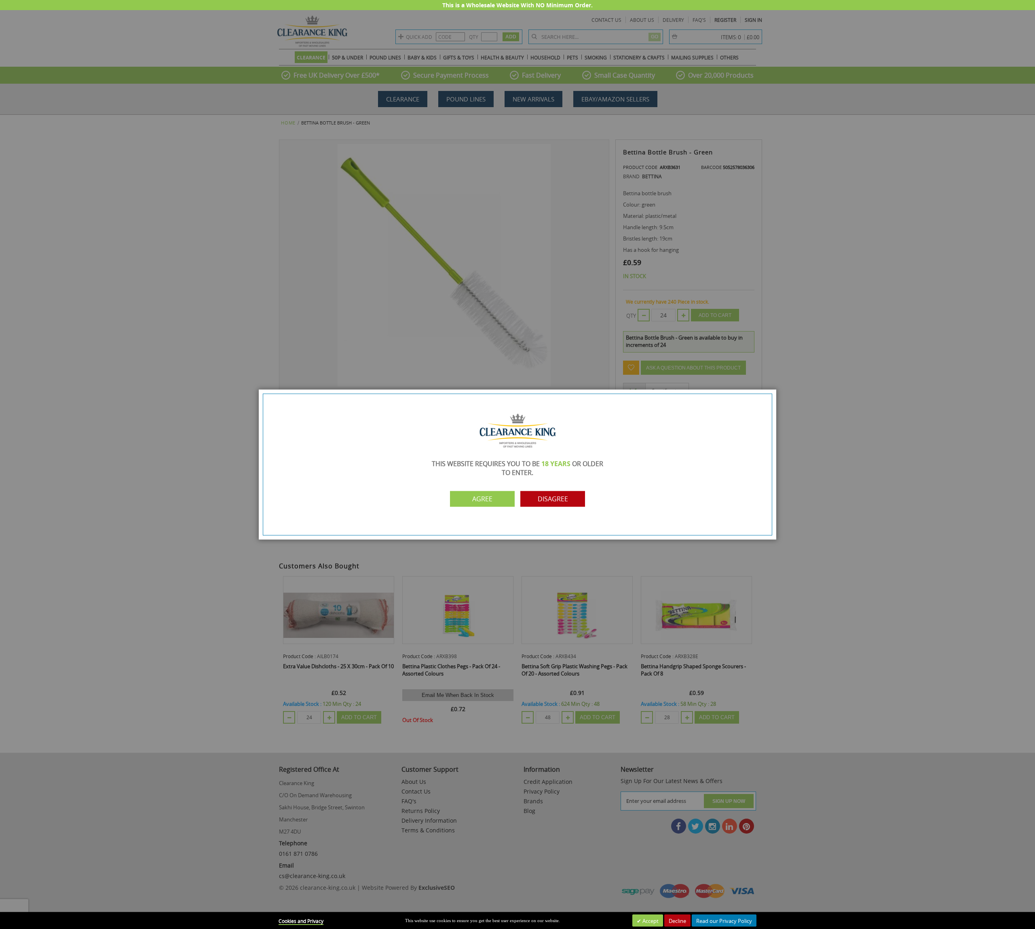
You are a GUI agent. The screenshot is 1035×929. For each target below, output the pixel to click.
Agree (482, 498)
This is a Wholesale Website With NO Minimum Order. (517, 5)
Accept (650, 921)
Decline (677, 921)
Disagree (553, 498)
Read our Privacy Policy (724, 921)
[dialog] (517, 464)
